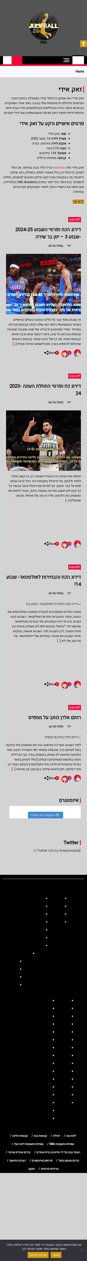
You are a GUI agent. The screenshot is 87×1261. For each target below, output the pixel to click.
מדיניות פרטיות (38, 1255)
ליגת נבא (74, 219)
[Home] (78, 60)
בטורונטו (59, 167)
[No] (82, 1250)
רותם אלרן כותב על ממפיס (54, 717)
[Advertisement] (43, 520)
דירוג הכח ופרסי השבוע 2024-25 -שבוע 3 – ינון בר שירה (48, 233)
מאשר (56, 1255)
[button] (83, 43)
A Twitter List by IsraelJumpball (57, 850)
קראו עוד (78, 201)
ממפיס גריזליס (46, 158)
